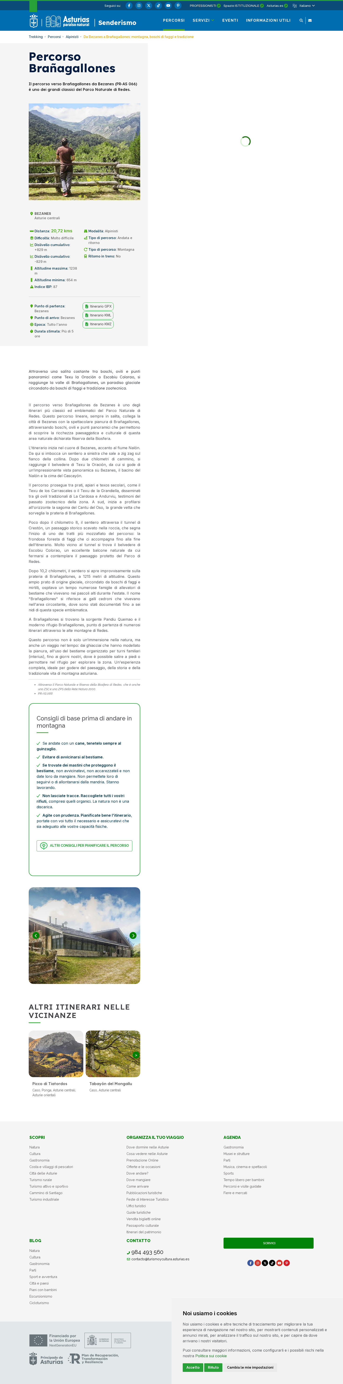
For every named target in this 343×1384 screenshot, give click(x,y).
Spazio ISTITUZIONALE (241, 5)
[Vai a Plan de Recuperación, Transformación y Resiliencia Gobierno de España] (93, 1358)
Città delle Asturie (43, 1173)
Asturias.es (275, 5)
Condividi (129, 357)
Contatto (138, 1240)
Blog (35, 1240)
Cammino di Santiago (46, 1193)
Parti (227, 1160)
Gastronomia (39, 1160)
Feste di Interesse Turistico (147, 1199)
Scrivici (268, 1243)
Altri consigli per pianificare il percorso (89, 845)
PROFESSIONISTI (203, 5)
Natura (34, 1147)
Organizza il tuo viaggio (155, 1137)
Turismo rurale (40, 1180)
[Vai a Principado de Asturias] (46, 1358)
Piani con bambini (43, 1290)
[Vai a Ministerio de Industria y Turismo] (107, 1340)
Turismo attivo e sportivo (48, 1186)
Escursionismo (40, 1296)
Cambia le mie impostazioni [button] (250, 1367)
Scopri (37, 1137)
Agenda (232, 1137)
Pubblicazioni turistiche (144, 1193)
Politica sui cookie (211, 1355)
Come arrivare (137, 1186)
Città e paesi (39, 1283)
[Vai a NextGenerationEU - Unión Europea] (54, 1340)
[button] (307, 5)
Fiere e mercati (235, 1193)
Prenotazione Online (142, 1160)
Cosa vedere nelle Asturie (147, 1154)
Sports (229, 1173)
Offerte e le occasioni (143, 1167)
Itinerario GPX (100, 306)
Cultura (34, 1154)
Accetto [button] (193, 1367)
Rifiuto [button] (213, 1367)
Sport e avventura (43, 1277)
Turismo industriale (44, 1199)
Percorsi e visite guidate (242, 1186)
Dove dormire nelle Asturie (147, 1147)
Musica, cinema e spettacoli (245, 1167)
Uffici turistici (136, 1206)
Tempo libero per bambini (244, 1180)
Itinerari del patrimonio (143, 1232)
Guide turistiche (138, 1212)
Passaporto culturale (142, 1225)
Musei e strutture (237, 1154)
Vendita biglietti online (143, 1219)
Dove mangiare (138, 1180)
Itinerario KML (100, 315)
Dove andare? (137, 1173)
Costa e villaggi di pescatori (51, 1167)
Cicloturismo (39, 1303)
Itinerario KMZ (100, 324)
